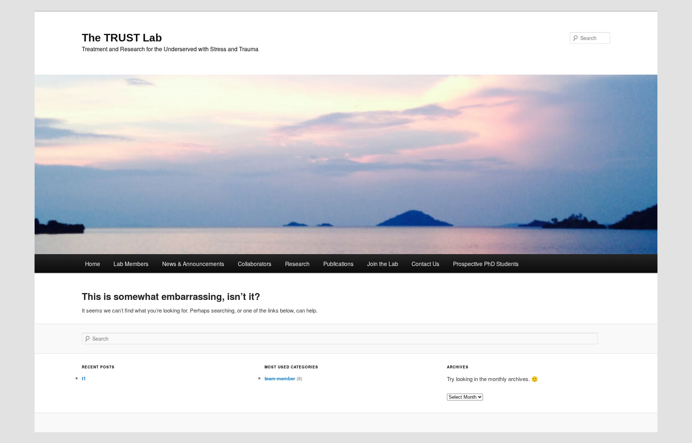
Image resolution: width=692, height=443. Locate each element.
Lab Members (131, 263)
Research (297, 263)
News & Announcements (193, 263)
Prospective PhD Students (486, 263)
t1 (84, 378)
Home (92, 263)
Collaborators (254, 263)
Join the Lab (382, 263)
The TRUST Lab (122, 38)
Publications (338, 263)
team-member (280, 378)
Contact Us (425, 263)
